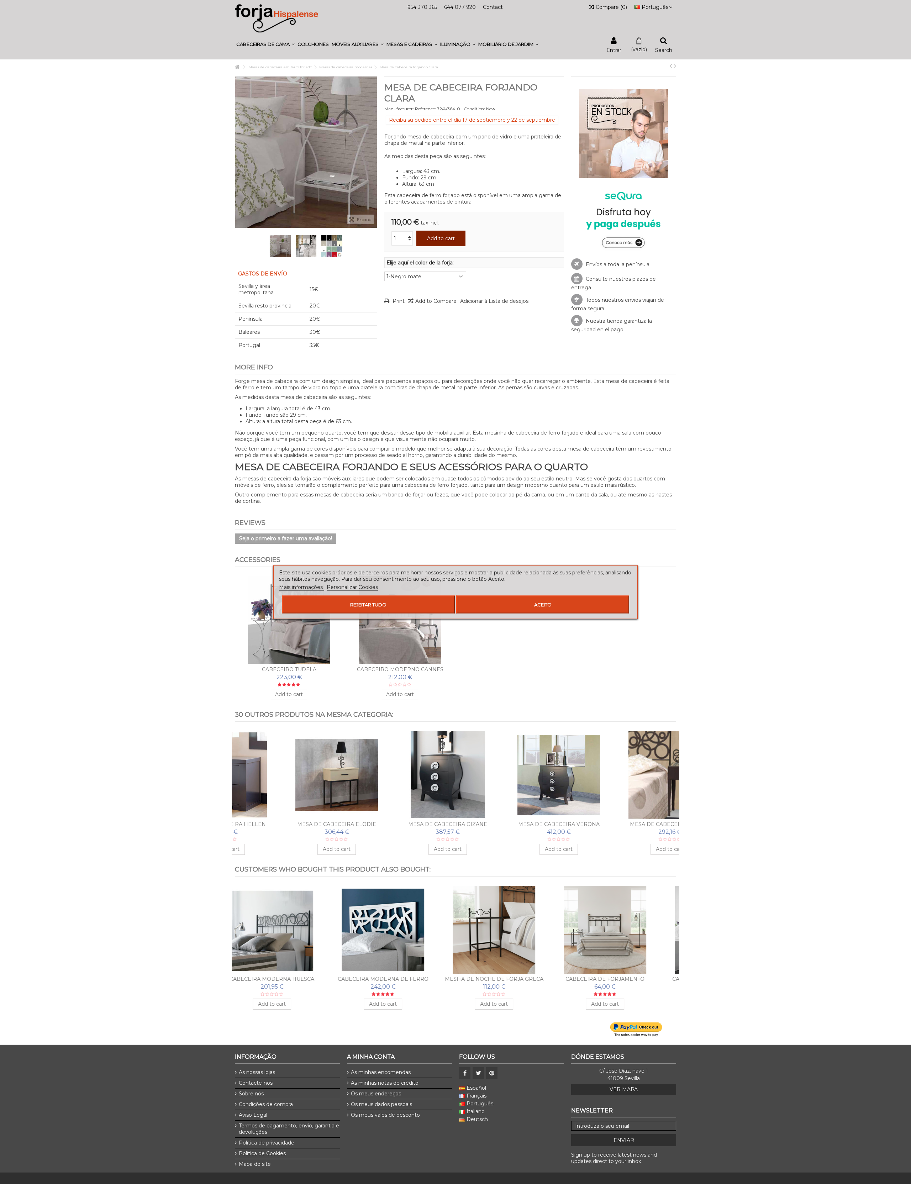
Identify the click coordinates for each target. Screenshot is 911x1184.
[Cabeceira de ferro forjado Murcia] (400, 930)
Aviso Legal (253, 1115)
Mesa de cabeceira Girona (622, 824)
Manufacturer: (399, 108)
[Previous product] (670, 66)
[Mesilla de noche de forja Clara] (280, 246)
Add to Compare (436, 301)
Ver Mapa (624, 1089)
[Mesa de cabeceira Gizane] (400, 775)
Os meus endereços (376, 1093)
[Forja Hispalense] (276, 18)
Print (398, 301)
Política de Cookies (262, 1153)
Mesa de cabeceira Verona (511, 824)
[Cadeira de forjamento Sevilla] (622, 930)
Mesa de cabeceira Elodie (288, 824)
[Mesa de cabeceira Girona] (622, 775)
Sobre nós (251, 1093)
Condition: (474, 108)
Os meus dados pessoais (381, 1104)
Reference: (425, 108)
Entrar (613, 49)
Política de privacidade (266, 1143)
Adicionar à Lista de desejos (494, 301)
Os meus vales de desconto (385, 1115)
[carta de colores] (332, 246)
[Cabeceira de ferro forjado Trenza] (289, 930)
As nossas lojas (257, 1072)
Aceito (543, 604)
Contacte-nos (256, 1083)
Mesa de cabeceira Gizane (399, 824)
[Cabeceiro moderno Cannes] (400, 620)
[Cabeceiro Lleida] (511, 930)
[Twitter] (478, 1073)
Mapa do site (255, 1164)
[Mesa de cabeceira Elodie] (289, 775)
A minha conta (371, 1056)
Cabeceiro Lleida (511, 979)
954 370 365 (422, 7)
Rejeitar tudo (368, 604)
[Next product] (675, 66)
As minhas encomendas (381, 1072)
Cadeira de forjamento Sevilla (622, 979)
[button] (265, 44)
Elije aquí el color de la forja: (420, 262)
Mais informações (301, 587)
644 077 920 (460, 7)
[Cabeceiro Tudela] (289, 620)
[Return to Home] (237, 67)
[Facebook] (464, 1073)
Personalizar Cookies (352, 587)
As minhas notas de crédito (384, 1083)
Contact (493, 7)
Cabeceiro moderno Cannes (400, 669)
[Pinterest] (491, 1073)
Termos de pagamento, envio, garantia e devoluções (289, 1128)
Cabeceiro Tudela (289, 669)
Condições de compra (266, 1104)
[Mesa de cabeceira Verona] (511, 775)
